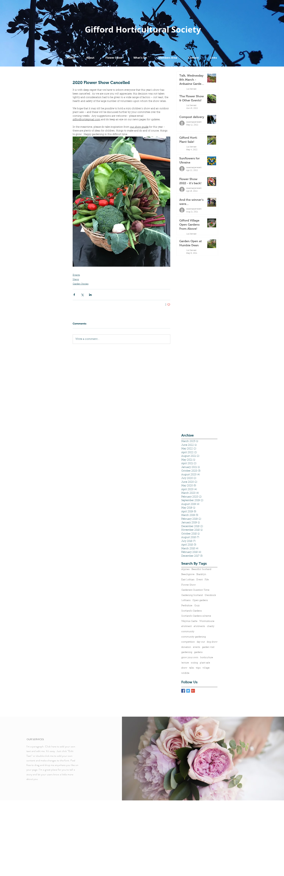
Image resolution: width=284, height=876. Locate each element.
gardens (198, 652)
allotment (186, 626)
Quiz (197, 606)
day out (201, 642)
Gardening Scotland (192, 595)
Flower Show (188, 585)
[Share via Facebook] (74, 294)
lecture (185, 663)
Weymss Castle (189, 621)
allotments (199, 626)
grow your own (189, 658)
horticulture (206, 658)
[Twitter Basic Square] (188, 691)
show (184, 668)
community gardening (193, 637)
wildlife (185, 673)
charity (210, 626)
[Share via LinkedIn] (90, 294)
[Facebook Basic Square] (183, 691)
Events (76, 275)
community (187, 632)
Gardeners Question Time (195, 590)
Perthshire (186, 606)
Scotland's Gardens (191, 611)
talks (191, 668)
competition (188, 642)
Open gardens (200, 600)
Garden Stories (80, 284)
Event (199, 580)
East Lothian (187, 580)
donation (186, 647)
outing (194, 663)
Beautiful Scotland (201, 569)
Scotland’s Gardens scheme (196, 616)
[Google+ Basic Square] (193, 691)
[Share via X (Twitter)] (82, 294)
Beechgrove (187, 574)
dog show (212, 642)
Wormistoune (206, 621)
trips (198, 668)
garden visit (208, 647)
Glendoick (210, 595)
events (196, 647)
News (76, 279)
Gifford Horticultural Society (143, 29)
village (206, 668)
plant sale (205, 663)
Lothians (185, 600)
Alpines (185, 569)
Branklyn (201, 574)
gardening (186, 652)
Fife (207, 580)
